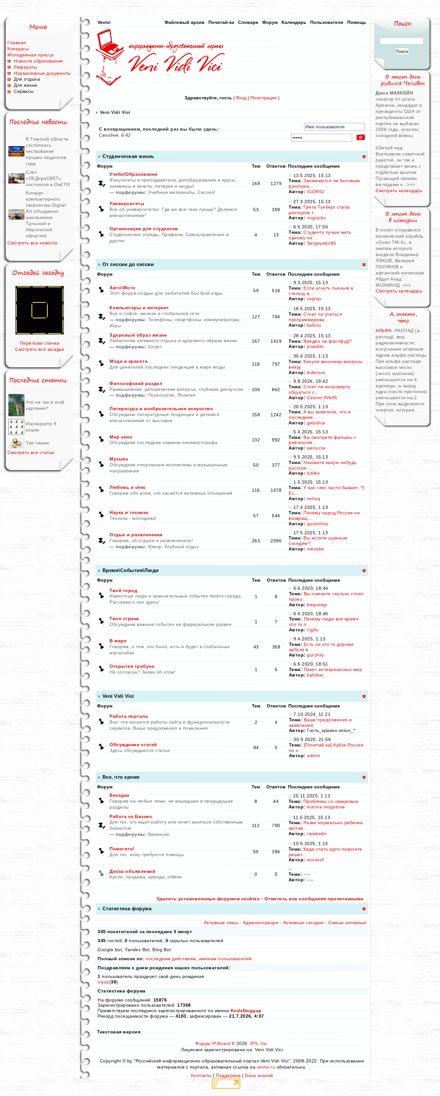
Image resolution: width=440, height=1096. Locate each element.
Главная (16, 42)
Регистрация (263, 97)
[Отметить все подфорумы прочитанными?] (102, 183)
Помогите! (122, 848)
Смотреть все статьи (30, 452)
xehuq (313, 498)
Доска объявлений (132, 871)
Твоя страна (124, 618)
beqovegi (317, 604)
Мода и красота (129, 361)
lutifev (313, 473)
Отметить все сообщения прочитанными (314, 898)
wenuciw (316, 447)
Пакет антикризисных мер (333, 669)
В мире (118, 640)
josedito (315, 346)
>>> (411, 184)
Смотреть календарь (399, 190)
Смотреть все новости (32, 242)
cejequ (314, 298)
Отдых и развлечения (136, 534)
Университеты (127, 203)
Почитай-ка (221, 22)
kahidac (315, 674)
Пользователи (326, 22)
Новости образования (38, 61)
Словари (248, 22)
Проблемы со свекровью (331, 801)
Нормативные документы (42, 73)
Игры (115, 325)
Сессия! (206, 192)
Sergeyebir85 (321, 243)
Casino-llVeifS (322, 397)
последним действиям (171, 958)
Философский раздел (136, 383)
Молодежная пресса (30, 54)
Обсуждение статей (133, 744)
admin (313, 755)
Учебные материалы (171, 192)
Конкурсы (18, 48)
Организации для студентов (144, 228)
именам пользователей (225, 958)
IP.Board (221, 1043)
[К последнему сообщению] (290, 175)
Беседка (119, 795)
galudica (316, 422)
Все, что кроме (121, 777)
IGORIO (315, 191)
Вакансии (158, 834)
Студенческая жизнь (128, 156)
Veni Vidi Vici (115, 112)
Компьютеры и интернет (139, 307)
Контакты (201, 1075)
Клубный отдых (182, 546)
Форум (270, 22)
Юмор (155, 546)
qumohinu (318, 523)
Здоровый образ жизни (138, 335)
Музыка (119, 458)
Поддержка (228, 1075)
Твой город (123, 590)
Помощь (356, 22)
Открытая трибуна (132, 666)
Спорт (155, 346)
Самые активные (347, 922)
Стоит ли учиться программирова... (315, 316)
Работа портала (129, 716)
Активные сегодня (303, 922)
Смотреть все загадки (39, 349)
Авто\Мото (123, 287)
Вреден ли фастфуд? (327, 341)
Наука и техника (129, 512)
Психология (161, 395)
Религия (186, 395)
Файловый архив (185, 22)
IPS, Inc (258, 1043)
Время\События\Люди (130, 570)
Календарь (294, 22)
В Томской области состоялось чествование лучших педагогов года (47, 151)
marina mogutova (326, 806)
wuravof (315, 859)
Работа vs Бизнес (131, 816)
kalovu (314, 325)
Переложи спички (40, 343)
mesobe (315, 548)
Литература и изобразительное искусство (161, 408)
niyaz (103, 981)
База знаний (259, 1075)
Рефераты (25, 67)
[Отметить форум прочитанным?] (102, 209)
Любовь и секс (128, 487)
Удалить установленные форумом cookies (208, 898)
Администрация (261, 922)
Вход (241, 97)
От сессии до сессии (128, 264)
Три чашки (37, 442)
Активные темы (221, 922)
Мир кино (121, 436)
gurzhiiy (315, 654)
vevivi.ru (266, 1067)
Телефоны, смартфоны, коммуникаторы (193, 319)
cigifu (313, 629)
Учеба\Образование (134, 174)
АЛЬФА (384, 330)
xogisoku (316, 217)
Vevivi (104, 22)
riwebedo (317, 833)
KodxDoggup (246, 1010)
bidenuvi (316, 372)
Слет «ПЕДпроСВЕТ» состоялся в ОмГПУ (48, 178)
